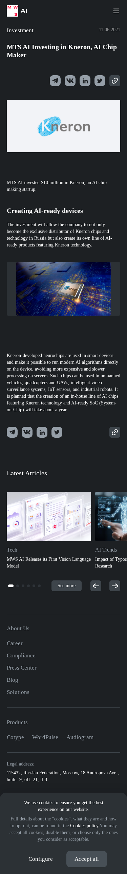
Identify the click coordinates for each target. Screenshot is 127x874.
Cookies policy (84, 825)
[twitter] (85, 80)
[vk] (70, 80)
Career (15, 643)
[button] (11, 585)
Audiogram (79, 737)
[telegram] (55, 80)
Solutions (18, 692)
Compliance (21, 655)
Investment (20, 30)
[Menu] (116, 11)
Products (17, 722)
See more (67, 585)
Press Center (22, 667)
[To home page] (20, 11)
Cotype (15, 737)
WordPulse (45, 737)
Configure (40, 859)
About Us (18, 628)
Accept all (87, 859)
